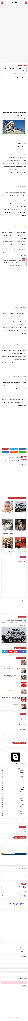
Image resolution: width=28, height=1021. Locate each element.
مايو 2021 (22, 813)
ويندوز (23, 736)
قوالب (25, 891)
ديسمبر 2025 (21, 783)
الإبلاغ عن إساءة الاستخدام (20, 821)
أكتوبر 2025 (22, 787)
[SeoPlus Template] (21, 1018)
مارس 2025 (22, 800)
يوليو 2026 (22, 770)
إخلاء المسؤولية (22, 947)
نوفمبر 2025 (22, 785)
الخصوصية (23, 949)
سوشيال (23, 722)
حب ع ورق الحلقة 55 (16, 704)
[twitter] (5, 651)
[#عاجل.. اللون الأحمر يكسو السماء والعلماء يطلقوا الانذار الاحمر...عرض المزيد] (20, 542)
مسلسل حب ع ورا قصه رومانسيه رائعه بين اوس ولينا (13, 263)
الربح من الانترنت (21, 717)
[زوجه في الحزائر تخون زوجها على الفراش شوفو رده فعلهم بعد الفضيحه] (7, 524)
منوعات (23, 734)
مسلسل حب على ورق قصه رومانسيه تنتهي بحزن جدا (13, 262)
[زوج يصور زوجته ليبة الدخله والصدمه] (20, 524)
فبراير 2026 (22, 780)
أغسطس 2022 (21, 806)
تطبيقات (23, 719)
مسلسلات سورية (21, 731)
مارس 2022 (22, 808)
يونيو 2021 (22, 811)
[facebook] (23, 651)
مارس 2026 (22, 778)
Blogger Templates (20, 905)
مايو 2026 (22, 774)
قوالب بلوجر (22, 729)
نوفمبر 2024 (22, 804)
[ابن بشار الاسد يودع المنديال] (7, 506)
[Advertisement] (14, 20)
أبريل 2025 (22, 798)
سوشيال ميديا (22, 65)
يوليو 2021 (22, 810)
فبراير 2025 (22, 802)
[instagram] (17, 651)
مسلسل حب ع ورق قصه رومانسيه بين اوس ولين (14, 260)
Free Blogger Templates (18, 903)
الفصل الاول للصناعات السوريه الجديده (16, 620)
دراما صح (21, 957)
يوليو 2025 (22, 793)
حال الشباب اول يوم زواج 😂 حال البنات (12, 690)
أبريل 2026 (22, 776)
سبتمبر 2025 (21, 789)
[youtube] (11, 651)
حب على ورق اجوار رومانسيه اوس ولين (17, 265)
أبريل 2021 (22, 815)
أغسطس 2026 (21, 768)
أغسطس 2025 (21, 791)
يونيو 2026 (22, 772)
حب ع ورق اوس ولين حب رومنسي (13, 661)
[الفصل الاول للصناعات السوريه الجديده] (20, 506)
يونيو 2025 (22, 795)
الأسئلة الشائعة (22, 951)
